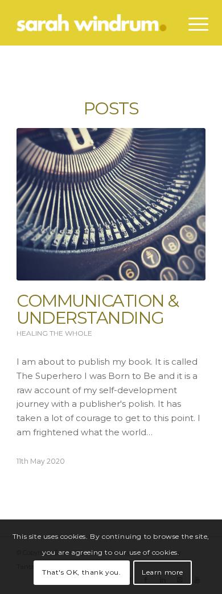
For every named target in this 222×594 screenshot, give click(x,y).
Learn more (162, 572)
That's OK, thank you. (81, 572)
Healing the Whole (54, 333)
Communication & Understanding (98, 309)
